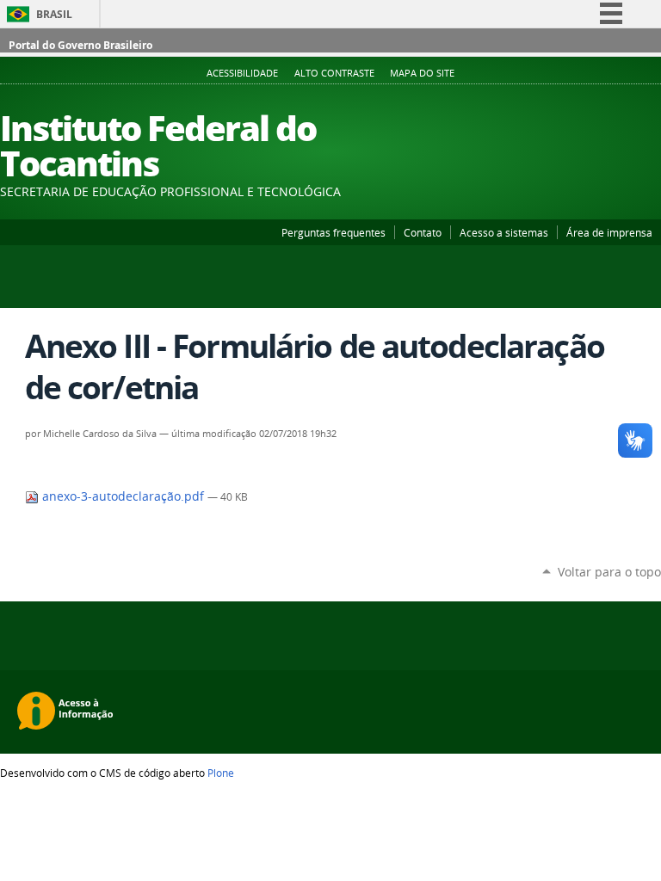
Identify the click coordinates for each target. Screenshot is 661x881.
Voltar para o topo (609, 572)
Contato (423, 232)
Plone (220, 772)
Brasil (54, 14)
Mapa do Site (422, 73)
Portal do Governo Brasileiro (80, 45)
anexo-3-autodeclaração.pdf (123, 496)
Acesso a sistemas (504, 232)
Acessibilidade (242, 73)
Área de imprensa (609, 232)
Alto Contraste (334, 73)
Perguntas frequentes (333, 232)
